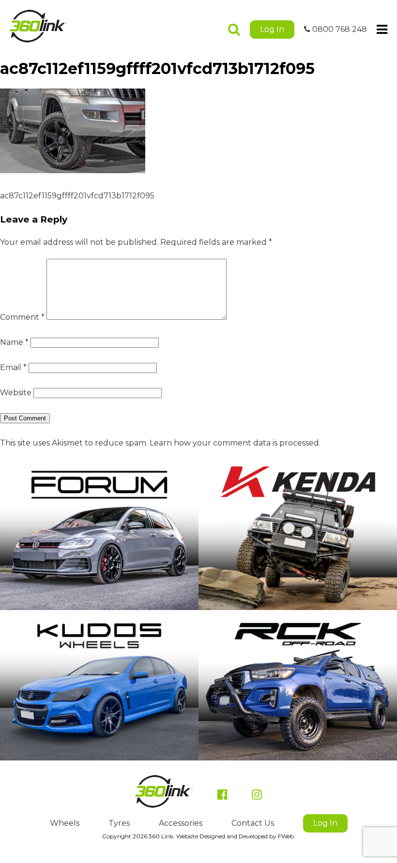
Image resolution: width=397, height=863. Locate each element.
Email (13, 367)
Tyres (119, 823)
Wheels (64, 823)
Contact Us (252, 823)
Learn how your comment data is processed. (235, 442)
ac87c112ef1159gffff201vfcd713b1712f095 (77, 195)
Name (14, 342)
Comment (22, 317)
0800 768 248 (338, 29)
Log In (272, 29)
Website (15, 392)
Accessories (180, 823)
